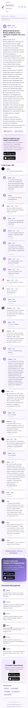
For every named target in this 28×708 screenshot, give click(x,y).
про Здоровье (7, 694)
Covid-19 (6, 688)
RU (19, 7)
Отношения (7, 691)
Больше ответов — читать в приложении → (14, 552)
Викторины (9, 8)
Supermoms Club (5, 16)
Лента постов (9, 5)
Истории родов (16, 691)
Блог (7, 11)
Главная (8, 2)
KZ (22, 7)
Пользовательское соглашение (14, 706)
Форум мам (12, 16)
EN (25, 7)
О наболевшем (14, 688)
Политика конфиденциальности (14, 704)
